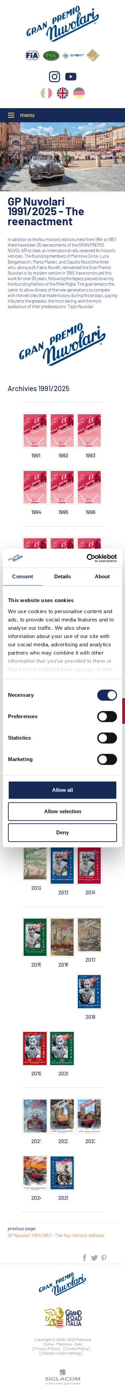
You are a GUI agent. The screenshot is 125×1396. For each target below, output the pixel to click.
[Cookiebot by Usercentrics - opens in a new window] (88, 558)
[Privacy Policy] (46, 1348)
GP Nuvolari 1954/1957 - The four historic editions (56, 1235)
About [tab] (102, 576)
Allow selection (62, 811)
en (62, 94)
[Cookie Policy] (77, 1348)
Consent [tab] (22, 576)
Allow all (62, 790)
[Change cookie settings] (61, 1352)
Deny (62, 832)
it (46, 94)
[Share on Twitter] (95, 1257)
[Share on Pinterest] (104, 1257)
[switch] (107, 716)
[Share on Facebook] (85, 1257)
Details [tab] (62, 576)
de (79, 94)
